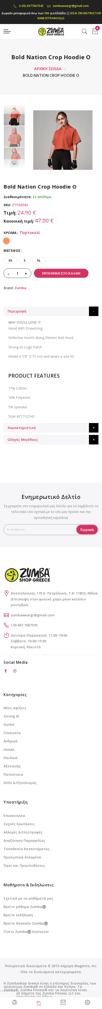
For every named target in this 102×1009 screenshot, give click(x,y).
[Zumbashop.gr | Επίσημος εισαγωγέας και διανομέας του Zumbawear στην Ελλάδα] (50, 31)
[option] (14, 115)
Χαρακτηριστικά (22, 427)
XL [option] (39, 260)
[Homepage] (39, 1003)
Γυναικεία (12, 733)
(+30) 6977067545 (31, 6)
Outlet (9, 724)
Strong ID (11, 716)
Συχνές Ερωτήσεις (19, 824)
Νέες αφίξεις (15, 708)
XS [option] (10, 260)
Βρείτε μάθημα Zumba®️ (25, 906)
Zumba (20, 288)
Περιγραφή (17, 311)
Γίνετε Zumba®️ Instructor (26, 931)
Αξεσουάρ (12, 766)
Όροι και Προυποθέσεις (24, 865)
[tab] (51, 311)
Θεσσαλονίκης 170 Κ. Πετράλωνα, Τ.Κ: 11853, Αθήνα (54, 593)
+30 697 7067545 (24, 625)
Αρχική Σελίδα (47, 68)
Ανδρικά (11, 741)
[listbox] (51, 240)
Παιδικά (11, 758)
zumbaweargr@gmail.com (71, 6)
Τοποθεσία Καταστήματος (27, 849)
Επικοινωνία (14, 815)
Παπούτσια (13, 774)
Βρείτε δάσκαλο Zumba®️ (26, 923)
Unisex (9, 749)
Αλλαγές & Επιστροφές (23, 832)
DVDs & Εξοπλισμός (20, 782)
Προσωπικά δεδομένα (22, 857)
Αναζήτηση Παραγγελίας (25, 840)
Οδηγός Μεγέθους (23, 439)
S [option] (24, 260)
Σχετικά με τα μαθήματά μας (28, 898)
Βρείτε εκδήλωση (18, 915)
